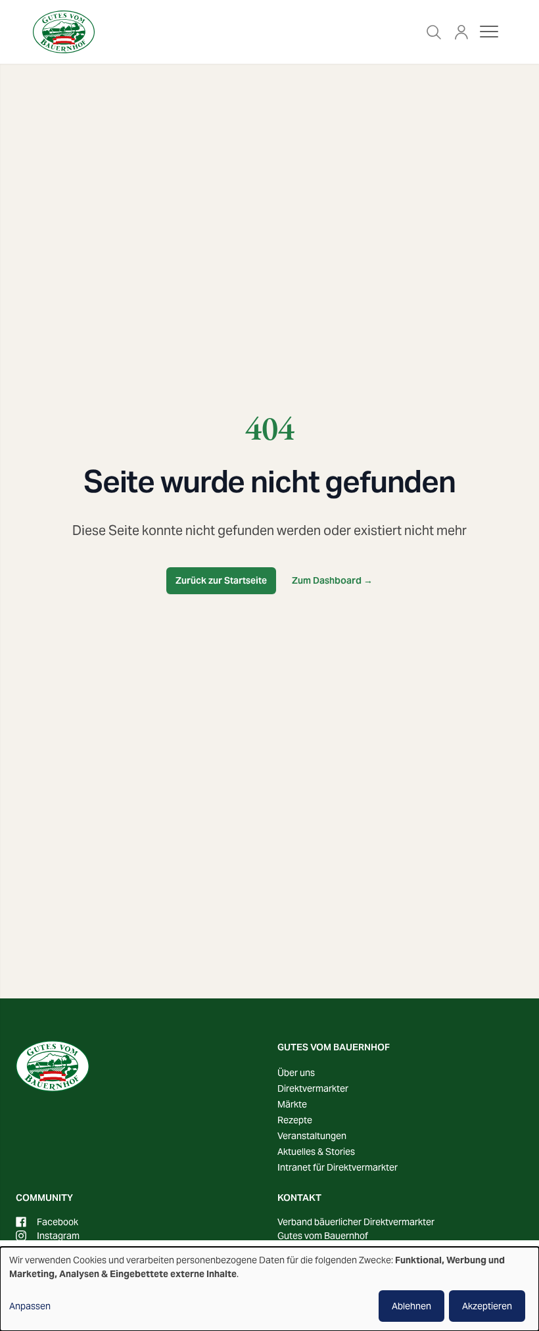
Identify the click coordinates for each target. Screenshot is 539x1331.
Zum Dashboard (332, 580)
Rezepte (294, 1120)
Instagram (58, 1236)
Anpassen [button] (30, 1306)
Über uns (296, 1073)
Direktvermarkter (312, 1088)
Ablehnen (411, 1306)
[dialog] (269, 1289)
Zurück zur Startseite (221, 580)
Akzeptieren (487, 1306)
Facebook (57, 1222)
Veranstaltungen (311, 1136)
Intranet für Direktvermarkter (337, 1167)
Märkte (292, 1104)
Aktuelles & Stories (316, 1151)
